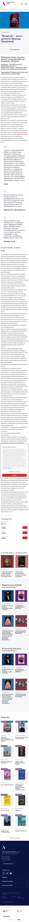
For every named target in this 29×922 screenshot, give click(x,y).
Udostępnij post (15, 49)
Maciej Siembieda (5, 521)
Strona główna (4, 9)
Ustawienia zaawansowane (14, 471)
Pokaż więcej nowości (14, 837)
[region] (14, 461)
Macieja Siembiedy (21, 132)
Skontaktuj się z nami (8, 863)
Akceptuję (14, 475)
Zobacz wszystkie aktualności (9, 587)
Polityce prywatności (7, 467)
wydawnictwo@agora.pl (8, 901)
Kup (26, 527)
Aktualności (13, 9)
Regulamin (14, 896)
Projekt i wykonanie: (12, 919)
